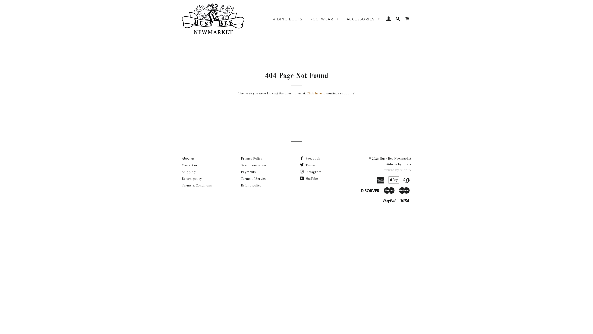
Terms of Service (253, 179)
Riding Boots (288, 19)
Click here (314, 93)
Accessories (361, 19)
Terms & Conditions (197, 185)
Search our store (253, 165)
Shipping (189, 172)
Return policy (192, 179)
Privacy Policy (251, 158)
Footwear (322, 19)
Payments (248, 172)
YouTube (311, 179)
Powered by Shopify (396, 170)
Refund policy (251, 185)
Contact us (189, 165)
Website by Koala (398, 164)
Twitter (310, 165)
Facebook (312, 158)
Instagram (313, 172)
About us (188, 158)
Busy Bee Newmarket (395, 158)
